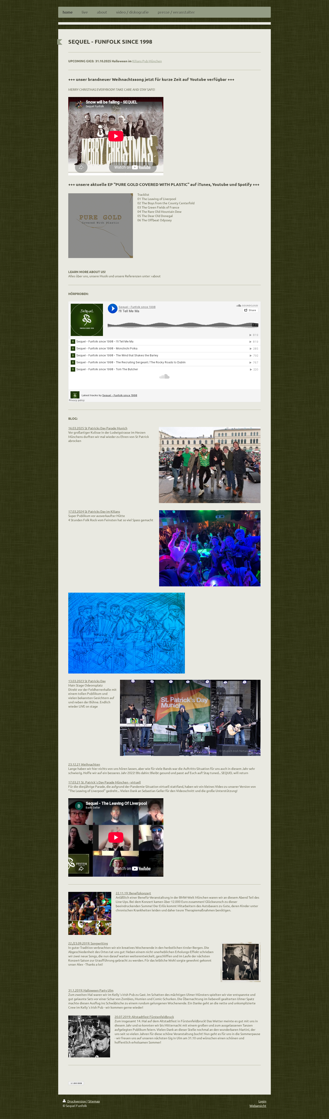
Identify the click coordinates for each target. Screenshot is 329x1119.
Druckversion (77, 1101)
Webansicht (258, 1106)
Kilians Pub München (147, 61)
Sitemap (94, 1101)
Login (262, 1101)
